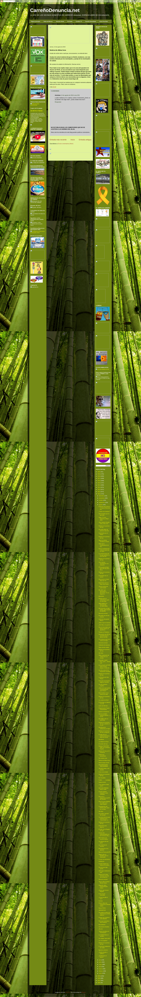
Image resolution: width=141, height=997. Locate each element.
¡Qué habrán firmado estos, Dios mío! (104, 523)
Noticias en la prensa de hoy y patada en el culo (104, 724)
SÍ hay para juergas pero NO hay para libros (104, 568)
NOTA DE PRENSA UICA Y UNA (103, 788)
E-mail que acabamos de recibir (104, 947)
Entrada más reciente (58, 140)
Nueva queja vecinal (104, 762)
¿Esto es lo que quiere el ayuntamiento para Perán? (104, 689)
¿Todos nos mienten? (104, 511)
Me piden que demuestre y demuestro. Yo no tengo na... (104, 592)
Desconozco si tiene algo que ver (104, 580)
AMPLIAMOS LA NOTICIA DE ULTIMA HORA (103, 605)
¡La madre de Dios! (104, 700)
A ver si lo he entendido (102, 894)
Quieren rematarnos (104, 711)
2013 (99, 487)
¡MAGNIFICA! (102, 910)
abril (100, 966)
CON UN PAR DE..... (104, 706)
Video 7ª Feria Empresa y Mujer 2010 (104, 519)
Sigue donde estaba (104, 647)
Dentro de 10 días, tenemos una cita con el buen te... (104, 876)
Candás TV (79, 21)
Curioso (101, 901)
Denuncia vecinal (103, 613)
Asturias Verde (60, 21)
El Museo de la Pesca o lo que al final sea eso (104, 508)
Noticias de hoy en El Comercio (104, 751)
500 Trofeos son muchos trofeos (103, 838)
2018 (99, 476)
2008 (99, 978)
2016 (99, 480)
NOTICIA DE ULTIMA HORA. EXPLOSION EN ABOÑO (104, 610)
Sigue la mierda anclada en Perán (104, 541)
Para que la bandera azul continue (104, 921)
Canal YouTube (103, 21)
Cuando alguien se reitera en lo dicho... (104, 864)
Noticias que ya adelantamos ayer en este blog (104, 600)
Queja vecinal (102, 782)
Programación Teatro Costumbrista (104, 708)
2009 (99, 976)
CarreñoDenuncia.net (55, 10)
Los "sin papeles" (103, 940)
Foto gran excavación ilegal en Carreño (104, 681)
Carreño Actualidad (90, 21)
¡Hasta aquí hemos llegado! (104, 891)
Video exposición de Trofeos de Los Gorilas (104, 657)
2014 (99, 485)
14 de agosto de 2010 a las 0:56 (70, 95)
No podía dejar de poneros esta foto (104, 530)
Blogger (84, 992)
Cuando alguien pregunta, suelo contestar (103, 793)
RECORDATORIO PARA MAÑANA (103, 765)
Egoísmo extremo (103, 950)
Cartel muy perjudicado (102, 755)
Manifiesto (101, 739)
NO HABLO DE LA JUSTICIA (103, 719)
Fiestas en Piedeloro (104, 632)
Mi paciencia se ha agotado (103, 849)
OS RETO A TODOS (37, 111)
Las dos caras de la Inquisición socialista (104, 670)
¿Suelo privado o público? (103, 953)
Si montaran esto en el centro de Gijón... (104, 640)
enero (100, 973)
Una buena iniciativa (104, 926)
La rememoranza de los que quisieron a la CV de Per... (104, 555)
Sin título (101, 653)
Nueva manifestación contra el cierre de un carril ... (104, 550)
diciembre (101, 495)
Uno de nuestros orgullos (103, 685)
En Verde (69, 21)
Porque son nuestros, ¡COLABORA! (104, 918)
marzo (100, 968)
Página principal (35, 21)
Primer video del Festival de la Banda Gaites (104, 904)
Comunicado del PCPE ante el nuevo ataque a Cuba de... (104, 666)
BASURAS (101, 596)
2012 (99, 489)
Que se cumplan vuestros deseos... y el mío (104, 715)
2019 (99, 474)
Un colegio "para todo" (104, 938)
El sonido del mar (103, 744)
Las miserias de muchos (103, 845)
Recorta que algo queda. (103, 868)
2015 (99, 482)
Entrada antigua (85, 140)
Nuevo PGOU (102, 908)
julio (100, 960)
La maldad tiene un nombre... (104, 935)
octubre (101, 500)
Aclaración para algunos (103, 826)
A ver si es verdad (103, 772)
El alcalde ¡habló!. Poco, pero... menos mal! (104, 662)
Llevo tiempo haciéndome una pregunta (104, 564)
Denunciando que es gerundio (104, 514)
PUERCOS (101, 861)
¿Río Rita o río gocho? (104, 625)
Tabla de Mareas (48, 21)
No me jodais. (102, 777)
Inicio (73, 140)
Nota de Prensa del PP (104, 852)
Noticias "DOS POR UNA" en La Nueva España (104, 747)
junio (100, 962)
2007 (99, 980)
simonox (68, 992)
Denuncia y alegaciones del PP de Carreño (104, 798)
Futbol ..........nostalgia (104, 780)
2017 (99, 478)
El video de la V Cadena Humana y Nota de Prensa (104, 736)
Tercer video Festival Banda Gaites (104, 882)
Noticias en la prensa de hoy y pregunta (104, 731)
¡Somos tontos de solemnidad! (103, 587)
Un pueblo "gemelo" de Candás (104, 814)
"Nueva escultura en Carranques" (104, 932)
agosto (100, 504)
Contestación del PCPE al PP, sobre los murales (104, 808)
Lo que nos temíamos (104, 859)
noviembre (101, 498)
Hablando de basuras (104, 645)
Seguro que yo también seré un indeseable (103, 856)
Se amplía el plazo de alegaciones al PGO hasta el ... (104, 914)
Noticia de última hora (104, 760)
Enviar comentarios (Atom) (65, 143)
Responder (58, 102)
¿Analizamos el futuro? (103, 956)
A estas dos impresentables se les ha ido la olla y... (104, 834)
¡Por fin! (101, 929)
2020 (99, 471)
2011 (99, 491)
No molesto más (103, 758)
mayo (100, 964)
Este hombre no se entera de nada (103, 693)
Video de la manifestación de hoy (104, 545)
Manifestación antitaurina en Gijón (104, 728)
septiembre (102, 502)
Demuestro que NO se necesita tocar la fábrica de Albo (104, 636)
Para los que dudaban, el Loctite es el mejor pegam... (104, 803)
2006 (99, 982)
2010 (99, 493)
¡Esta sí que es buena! (104, 622)
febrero (101, 971)
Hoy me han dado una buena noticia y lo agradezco (104, 628)
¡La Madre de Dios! (104, 741)
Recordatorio (102, 924)
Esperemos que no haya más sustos (104, 583)
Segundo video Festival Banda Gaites (103, 887)
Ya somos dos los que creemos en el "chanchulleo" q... (104, 819)
